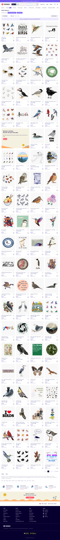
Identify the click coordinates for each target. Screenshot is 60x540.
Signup (4, 519)
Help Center (31, 513)
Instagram (46, 510)
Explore (3, 7)
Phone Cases (20, 7)
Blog (4, 514)
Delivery (30, 510)
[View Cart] (57, 4)
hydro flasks (29, 477)
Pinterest (46, 516)
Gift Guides (5, 510)
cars (15, 477)
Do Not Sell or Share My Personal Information (21, 528)
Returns (30, 511)
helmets (21, 477)
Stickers (14, 7)
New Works (5, 513)
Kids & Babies (38, 7)
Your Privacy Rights (32, 521)
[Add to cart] (13, 40)
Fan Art (4, 511)
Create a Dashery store (20, 521)
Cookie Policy (31, 528)
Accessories (44, 7)
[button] (30, 1)
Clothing (8, 7)
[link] (12, 13)
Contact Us (31, 519)
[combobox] (25, 4)
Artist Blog (17, 519)
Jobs (16, 518)
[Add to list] (13, 37)
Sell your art (18, 516)
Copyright (31, 518)
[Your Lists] (55, 4)
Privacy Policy (11, 528)
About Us (17, 510)
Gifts (57, 7)
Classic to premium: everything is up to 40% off (30, 1)
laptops (48, 476)
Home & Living (31, 7)
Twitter (46, 513)
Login (4, 518)
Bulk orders (5, 521)
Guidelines (31, 514)
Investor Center (18, 511)
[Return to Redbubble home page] (6, 4)
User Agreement (5, 528)
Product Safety (32, 516)
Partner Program (19, 513)
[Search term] (37, 4)
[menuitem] (3, 7)
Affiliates (17, 514)
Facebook (46, 511)
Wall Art (25, 7)
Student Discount (6, 516)
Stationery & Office (51, 7)
